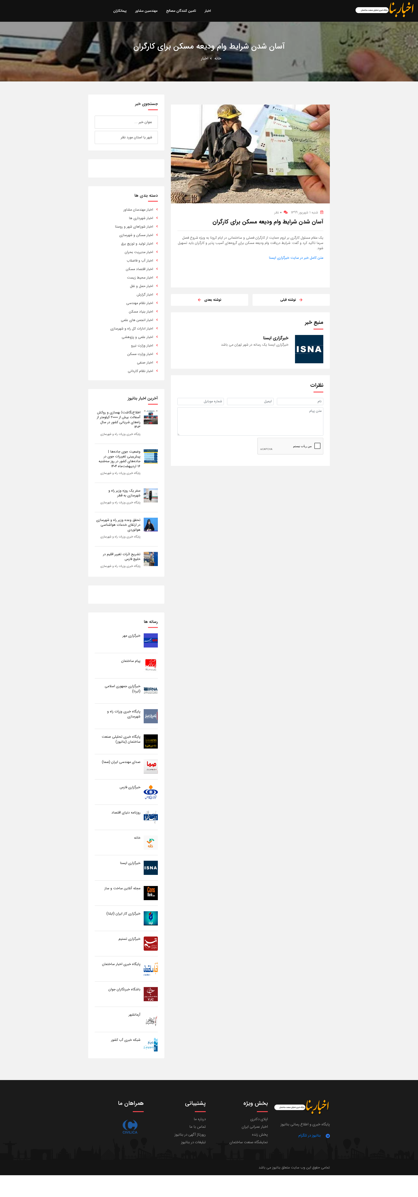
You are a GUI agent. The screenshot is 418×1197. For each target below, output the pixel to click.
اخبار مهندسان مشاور (138, 209)
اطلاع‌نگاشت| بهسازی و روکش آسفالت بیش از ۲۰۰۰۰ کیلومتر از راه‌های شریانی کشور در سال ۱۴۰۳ (118, 420)
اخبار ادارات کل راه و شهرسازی (131, 328)
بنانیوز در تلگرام (309, 1135)
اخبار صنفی (145, 362)
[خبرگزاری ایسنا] (151, 867)
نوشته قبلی (288, 300)
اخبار (204, 58)
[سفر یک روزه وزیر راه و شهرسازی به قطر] (151, 495)
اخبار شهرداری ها (141, 218)
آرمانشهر (134, 1014)
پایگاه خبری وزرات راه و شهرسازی (120, 434)
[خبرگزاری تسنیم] (151, 943)
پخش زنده (260, 1135)
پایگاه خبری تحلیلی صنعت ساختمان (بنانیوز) (121, 739)
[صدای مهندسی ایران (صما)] (151, 766)
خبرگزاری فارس (130, 787)
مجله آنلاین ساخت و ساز (122, 888)
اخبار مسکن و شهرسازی (136, 235)
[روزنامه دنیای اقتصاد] (151, 817)
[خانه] (151, 842)
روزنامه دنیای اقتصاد (125, 812)
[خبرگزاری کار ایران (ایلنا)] (151, 918)
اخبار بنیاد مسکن (141, 311)
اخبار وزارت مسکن (140, 354)
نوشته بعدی (212, 300)
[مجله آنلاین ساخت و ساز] (151, 893)
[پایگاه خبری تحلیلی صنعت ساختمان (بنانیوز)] (151, 741)
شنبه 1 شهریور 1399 (304, 212)
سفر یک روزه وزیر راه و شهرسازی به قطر (124, 493)
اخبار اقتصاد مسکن (139, 269)
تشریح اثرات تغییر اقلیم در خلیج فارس (121, 556)
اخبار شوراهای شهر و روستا (134, 226)
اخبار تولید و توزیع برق (137, 243)
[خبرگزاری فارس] (151, 792)
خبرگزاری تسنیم (129, 939)
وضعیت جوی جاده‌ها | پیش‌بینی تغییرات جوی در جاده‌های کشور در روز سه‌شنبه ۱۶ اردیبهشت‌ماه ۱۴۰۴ (119, 459)
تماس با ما (197, 1127)
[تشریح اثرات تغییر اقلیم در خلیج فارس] (151, 558)
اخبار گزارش (145, 294)
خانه (217, 58)
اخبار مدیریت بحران (139, 252)
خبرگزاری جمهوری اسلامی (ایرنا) (122, 688)
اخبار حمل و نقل (141, 286)
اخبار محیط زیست (140, 277)
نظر (277, 212)
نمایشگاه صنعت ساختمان (248, 1142)
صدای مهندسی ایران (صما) (121, 762)
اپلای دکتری (259, 1119)
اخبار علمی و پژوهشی (137, 337)
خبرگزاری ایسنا (130, 863)
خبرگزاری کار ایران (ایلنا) (123, 913)
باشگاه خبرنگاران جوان (124, 989)
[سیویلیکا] (130, 1126)
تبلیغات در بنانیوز (193, 1142)
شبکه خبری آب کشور (125, 1040)
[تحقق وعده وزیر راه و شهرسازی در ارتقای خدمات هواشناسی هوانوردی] (151, 524)
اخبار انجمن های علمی (137, 320)
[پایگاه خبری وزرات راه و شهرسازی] (151, 716)
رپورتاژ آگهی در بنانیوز (190, 1135)
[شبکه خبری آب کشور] (151, 1044)
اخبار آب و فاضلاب (140, 260)
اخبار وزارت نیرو (142, 345)
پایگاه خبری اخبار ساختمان (121, 964)
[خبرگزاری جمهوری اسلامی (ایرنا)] (151, 690)
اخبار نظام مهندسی (139, 303)
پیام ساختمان (130, 661)
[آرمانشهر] (151, 1019)
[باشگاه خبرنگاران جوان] (151, 994)
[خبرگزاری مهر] (151, 640)
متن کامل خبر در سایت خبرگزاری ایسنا (296, 257)
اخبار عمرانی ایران (255, 1127)
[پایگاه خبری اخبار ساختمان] (151, 968)
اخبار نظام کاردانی (140, 371)
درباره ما (200, 1119)
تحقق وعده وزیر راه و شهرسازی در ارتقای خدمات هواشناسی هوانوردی (118, 525)
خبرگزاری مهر (131, 635)
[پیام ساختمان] (151, 665)
